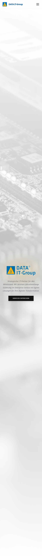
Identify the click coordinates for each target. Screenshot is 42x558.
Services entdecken (21, 298)
